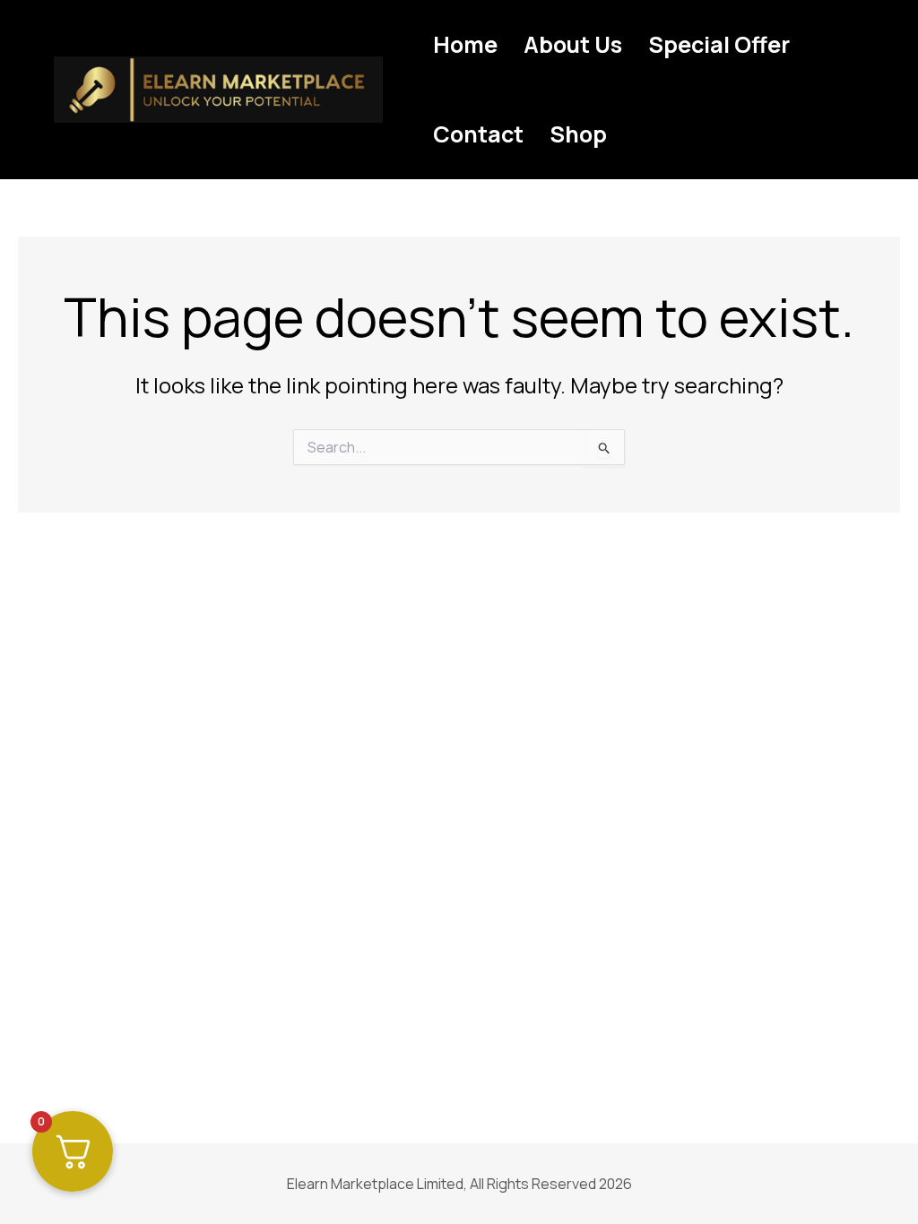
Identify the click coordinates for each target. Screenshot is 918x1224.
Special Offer (719, 44)
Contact (478, 134)
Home (465, 44)
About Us (573, 44)
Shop (578, 134)
